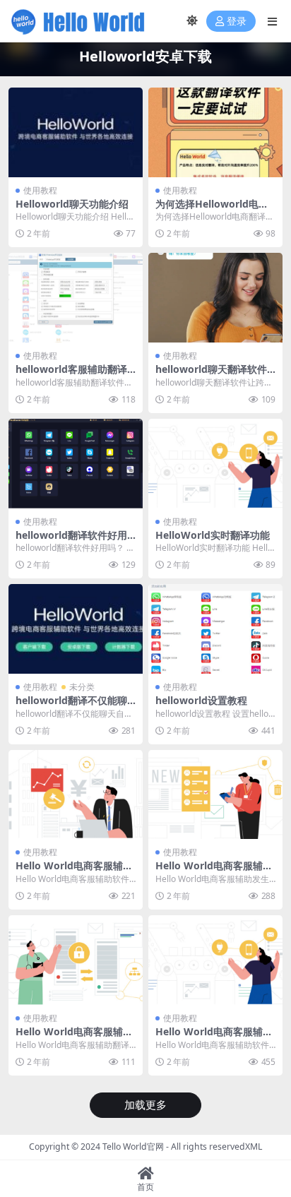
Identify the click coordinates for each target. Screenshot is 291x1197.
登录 (237, 21)
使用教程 (40, 190)
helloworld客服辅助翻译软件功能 (71, 375)
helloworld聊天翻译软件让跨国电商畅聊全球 (211, 375)
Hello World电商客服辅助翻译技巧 (74, 1037)
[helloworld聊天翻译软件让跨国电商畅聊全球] (215, 298)
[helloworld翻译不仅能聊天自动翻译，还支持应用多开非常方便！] (75, 629)
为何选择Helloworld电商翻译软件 (211, 209)
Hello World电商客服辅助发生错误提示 (214, 871)
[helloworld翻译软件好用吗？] (75, 463)
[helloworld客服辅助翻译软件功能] (75, 298)
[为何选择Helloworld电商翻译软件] (215, 132)
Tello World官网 (133, 1147)
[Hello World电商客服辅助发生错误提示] (215, 795)
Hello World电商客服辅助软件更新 (74, 871)
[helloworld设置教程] (215, 629)
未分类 (82, 687)
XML (253, 1147)
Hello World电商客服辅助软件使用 (214, 1037)
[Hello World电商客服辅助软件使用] (215, 960)
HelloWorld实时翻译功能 (212, 535)
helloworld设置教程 (201, 700)
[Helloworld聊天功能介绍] (75, 132)
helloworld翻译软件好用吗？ (71, 541)
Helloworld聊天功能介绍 (72, 203)
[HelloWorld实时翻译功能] (215, 463)
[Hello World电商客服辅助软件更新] (75, 795)
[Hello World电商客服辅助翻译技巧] (75, 960)
